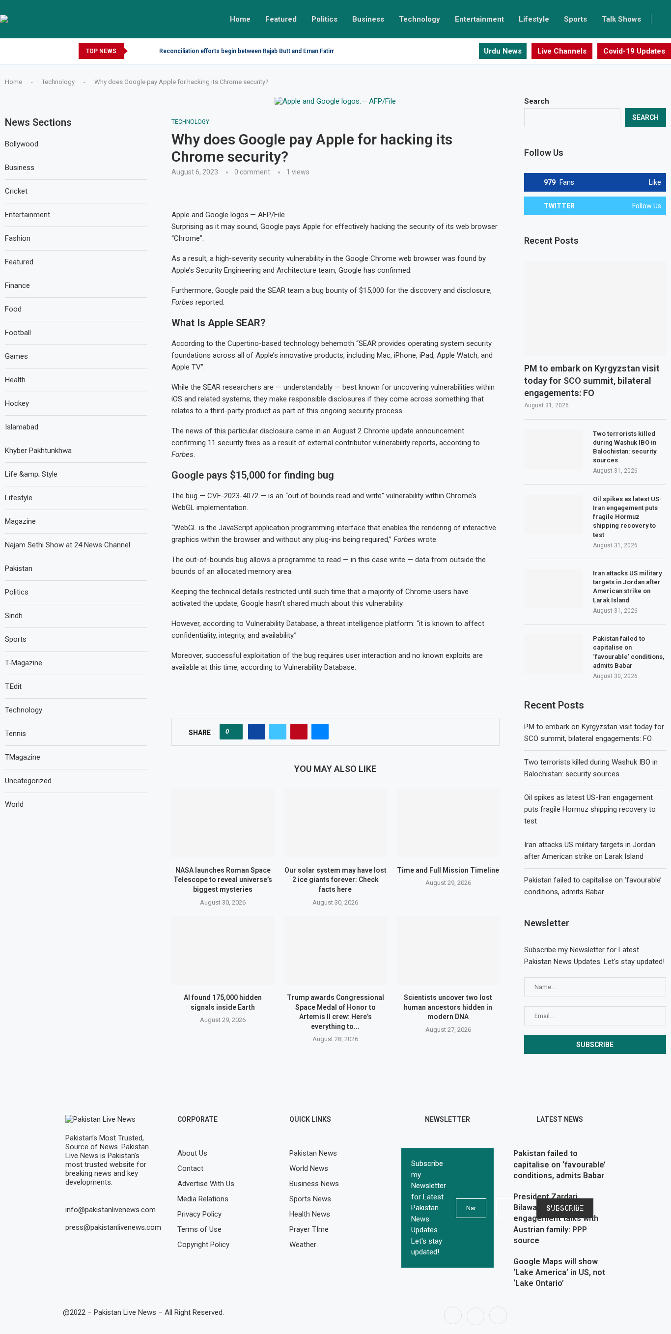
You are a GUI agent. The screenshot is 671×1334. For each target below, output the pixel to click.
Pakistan (18, 568)
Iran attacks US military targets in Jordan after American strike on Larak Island (627, 586)
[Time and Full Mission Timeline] (448, 823)
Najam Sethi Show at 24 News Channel (67, 544)
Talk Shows (621, 19)
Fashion (17, 238)
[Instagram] (471, 51)
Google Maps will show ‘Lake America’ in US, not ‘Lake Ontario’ (559, 1272)
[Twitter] (459, 51)
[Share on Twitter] (277, 731)
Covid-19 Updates (634, 51)
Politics (324, 19)
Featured (281, 19)
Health (15, 379)
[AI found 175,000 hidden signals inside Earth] (222, 950)
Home (240, 19)
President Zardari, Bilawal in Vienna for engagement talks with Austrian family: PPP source (555, 1219)
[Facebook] (448, 51)
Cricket (16, 191)
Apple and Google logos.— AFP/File (228, 214)
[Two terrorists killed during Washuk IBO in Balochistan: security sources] (553, 449)
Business (368, 19)
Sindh (14, 615)
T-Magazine (23, 662)
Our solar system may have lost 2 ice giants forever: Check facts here (335, 879)
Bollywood (21, 144)
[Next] (149, 51)
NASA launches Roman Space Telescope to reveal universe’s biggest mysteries (222, 879)
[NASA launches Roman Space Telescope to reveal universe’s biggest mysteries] (222, 823)
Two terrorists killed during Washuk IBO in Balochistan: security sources (624, 447)
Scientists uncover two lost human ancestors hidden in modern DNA (448, 1007)
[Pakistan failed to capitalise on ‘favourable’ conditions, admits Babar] (553, 654)
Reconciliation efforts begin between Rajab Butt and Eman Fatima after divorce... (269, 51)
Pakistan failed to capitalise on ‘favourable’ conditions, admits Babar (628, 652)
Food (13, 309)
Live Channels (562, 51)
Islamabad (21, 427)
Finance (17, 285)
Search (536, 101)
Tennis (15, 733)
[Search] (666, 19)
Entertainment (479, 19)
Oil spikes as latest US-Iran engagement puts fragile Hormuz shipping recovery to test (627, 517)
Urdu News (503, 51)
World (14, 804)
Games (16, 356)
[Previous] (137, 51)
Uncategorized (28, 780)
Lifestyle (534, 19)
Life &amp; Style (31, 474)
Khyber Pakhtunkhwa (38, 450)
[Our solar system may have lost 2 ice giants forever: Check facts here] (335, 823)
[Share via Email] (320, 731)
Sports (575, 19)
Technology (419, 19)
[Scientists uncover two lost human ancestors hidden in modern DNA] (448, 950)
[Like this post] (234, 731)
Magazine (20, 521)
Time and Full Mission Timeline (448, 870)
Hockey (17, 403)
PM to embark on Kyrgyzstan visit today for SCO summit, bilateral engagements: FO (592, 380)
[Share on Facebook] (256, 731)
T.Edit (13, 686)
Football (18, 332)
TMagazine (22, 757)
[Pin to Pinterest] (299, 731)
